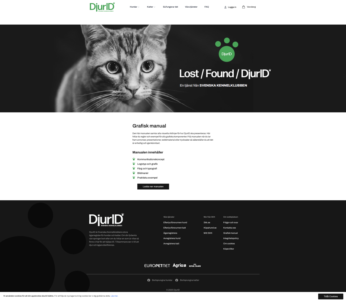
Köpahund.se (210, 228)
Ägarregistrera (170, 233)
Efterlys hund (175, 222)
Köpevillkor (228, 249)
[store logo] (102, 7)
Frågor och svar (230, 222)
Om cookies (229, 243)
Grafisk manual (230, 233)
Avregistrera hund (171, 238)
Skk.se (207, 222)
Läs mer (114, 296)
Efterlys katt (174, 228)
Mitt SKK (208, 233)
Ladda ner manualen (153, 186)
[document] (173, 296)
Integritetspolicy (231, 238)
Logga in (232, 7)
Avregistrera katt (171, 243)
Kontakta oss (229, 228)
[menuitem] (135, 7)
